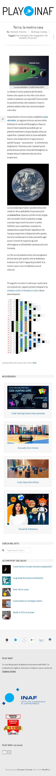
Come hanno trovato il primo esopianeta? (32, 566)
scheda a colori (14, 290)
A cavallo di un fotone (28, 448)
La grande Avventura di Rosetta (28, 578)
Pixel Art (32, 37)
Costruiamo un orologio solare (27, 601)
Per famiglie (22, 35)
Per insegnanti (36, 35)
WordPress (46, 769)
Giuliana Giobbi (9, 671)
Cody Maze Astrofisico (28, 482)
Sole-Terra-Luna (20, 589)
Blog (36, 31)
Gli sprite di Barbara (28, 529)
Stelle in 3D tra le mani (23, 612)
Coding (43, 31)
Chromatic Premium (24, 769)
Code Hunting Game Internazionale (28, 413)
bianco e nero (32, 290)
